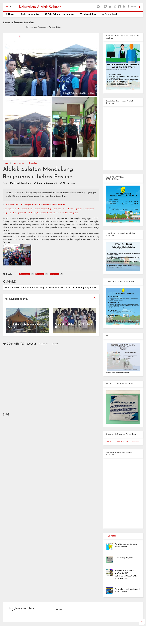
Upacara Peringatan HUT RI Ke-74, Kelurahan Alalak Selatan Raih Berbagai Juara (41, 213)
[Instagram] (119, 7)
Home (11, 14)
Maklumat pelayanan (123, 558)
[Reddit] (98, 7)
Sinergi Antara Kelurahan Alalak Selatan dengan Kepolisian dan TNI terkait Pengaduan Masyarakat (49, 209)
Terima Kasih (110, 14)
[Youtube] (124, 7)
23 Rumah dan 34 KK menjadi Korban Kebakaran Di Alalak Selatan (35, 205)
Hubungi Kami (89, 14)
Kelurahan (33, 163)
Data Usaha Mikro (29, 14)
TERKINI (111, 536)
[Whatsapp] (115, 7)
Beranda (59, 609)
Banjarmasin (18, 163)
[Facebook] (128, 7)
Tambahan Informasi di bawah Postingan (122, 441)
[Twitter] (110, 7)
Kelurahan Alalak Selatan (40, 7)
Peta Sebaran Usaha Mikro (60, 14)
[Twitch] (105, 7)
